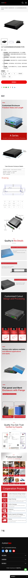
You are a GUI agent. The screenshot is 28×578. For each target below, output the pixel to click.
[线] (4, 87)
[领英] (14, 87)
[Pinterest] (10, 87)
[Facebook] (2, 87)
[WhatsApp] (8, 87)
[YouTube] (13, 551)
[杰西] (25, 569)
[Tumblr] (12, 87)
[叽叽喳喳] (6, 87)
